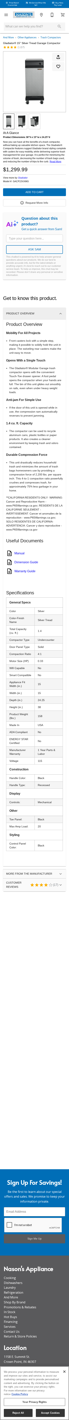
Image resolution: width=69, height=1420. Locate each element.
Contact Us (12, 1331)
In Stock (9, 1312)
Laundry (10, 1287)
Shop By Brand (14, 1302)
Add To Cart (34, 192)
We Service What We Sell (37, 4)
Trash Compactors (50, 37)
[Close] (64, 1371)
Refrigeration (13, 1292)
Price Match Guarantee (13, 4)
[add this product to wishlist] (58, 66)
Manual (19, 553)
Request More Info (36, 202)
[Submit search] (59, 26)
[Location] (41, 14)
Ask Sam (34, 249)
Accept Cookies (50, 1412)
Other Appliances (27, 37)
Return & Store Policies (20, 1336)
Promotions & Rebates (20, 1307)
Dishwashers (13, 1283)
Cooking (10, 1278)
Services (10, 1327)
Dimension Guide (26, 562)
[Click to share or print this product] (58, 57)
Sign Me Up (34, 1238)
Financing (11, 1322)
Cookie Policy (20, 1394)
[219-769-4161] (52, 14)
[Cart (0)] (62, 14)
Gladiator (23, 177)
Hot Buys (10, 1317)
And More (8, 37)
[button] (6, 14)
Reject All (18, 1412)
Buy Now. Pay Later (59, 4)
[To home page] (23, 14)
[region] (34, 1393)
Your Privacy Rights (34, 1402)
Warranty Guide (24, 571)
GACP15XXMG (21, 181)
